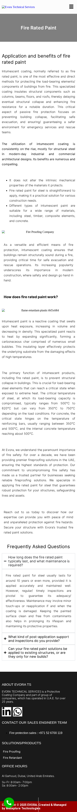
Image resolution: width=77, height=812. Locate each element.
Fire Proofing (11, 751)
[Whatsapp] (17, 711)
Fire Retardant (12, 757)
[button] (71, 7)
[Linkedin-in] (6, 711)
